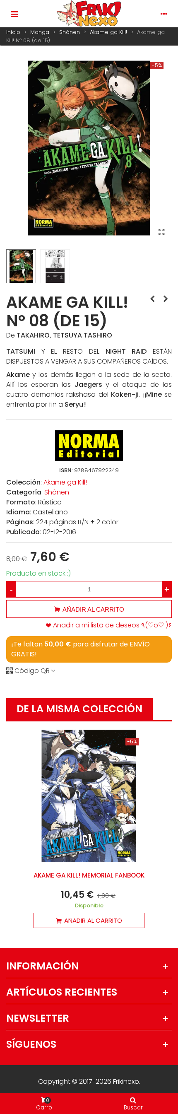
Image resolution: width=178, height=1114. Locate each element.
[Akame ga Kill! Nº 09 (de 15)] (165, 299)
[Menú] (14, 14)
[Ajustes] (164, 14)
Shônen (56, 492)
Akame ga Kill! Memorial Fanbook (89, 875)
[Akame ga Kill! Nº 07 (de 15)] (152, 299)
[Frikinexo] (89, 13)
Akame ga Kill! (65, 482)
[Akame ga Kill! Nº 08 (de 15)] (161, 232)
